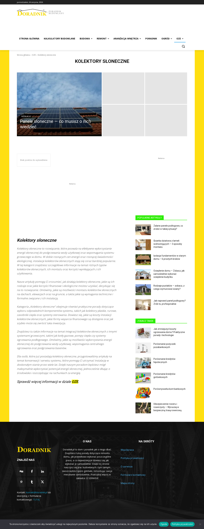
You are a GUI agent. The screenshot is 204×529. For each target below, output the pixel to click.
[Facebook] (31, 471)
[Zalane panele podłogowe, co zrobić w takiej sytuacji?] (143, 229)
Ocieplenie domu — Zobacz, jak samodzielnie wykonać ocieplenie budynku (169, 273)
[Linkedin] (42, 471)
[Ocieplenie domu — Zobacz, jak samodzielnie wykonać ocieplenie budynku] (143, 274)
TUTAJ (36, 499)
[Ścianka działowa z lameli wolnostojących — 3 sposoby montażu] (143, 244)
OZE (34, 55)
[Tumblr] (31, 482)
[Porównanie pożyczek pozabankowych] (143, 348)
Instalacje (26, 116)
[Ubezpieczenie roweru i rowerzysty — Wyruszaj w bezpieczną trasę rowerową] (143, 407)
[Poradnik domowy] (35, 448)
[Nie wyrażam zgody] (200, 524)
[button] (183, 46)
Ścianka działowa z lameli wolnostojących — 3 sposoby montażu (167, 243)
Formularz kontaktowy (133, 474)
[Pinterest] (21, 482)
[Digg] (21, 471)
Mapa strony (128, 483)
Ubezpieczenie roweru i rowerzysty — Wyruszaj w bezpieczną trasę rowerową (167, 407)
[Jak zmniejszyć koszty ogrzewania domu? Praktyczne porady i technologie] (143, 333)
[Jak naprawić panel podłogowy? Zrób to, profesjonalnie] (143, 304)
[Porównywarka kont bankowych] (143, 392)
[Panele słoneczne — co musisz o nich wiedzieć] (59, 104)
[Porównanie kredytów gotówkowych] (143, 378)
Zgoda (163, 524)
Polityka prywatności (132, 458)
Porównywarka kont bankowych (169, 389)
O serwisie (127, 466)
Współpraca (127, 449)
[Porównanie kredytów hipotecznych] (143, 363)
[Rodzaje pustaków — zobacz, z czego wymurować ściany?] (143, 289)
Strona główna (23, 55)
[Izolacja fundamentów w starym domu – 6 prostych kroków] (143, 259)
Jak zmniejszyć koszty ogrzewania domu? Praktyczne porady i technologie (169, 332)
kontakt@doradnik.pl (36, 492)
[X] (42, 482)
